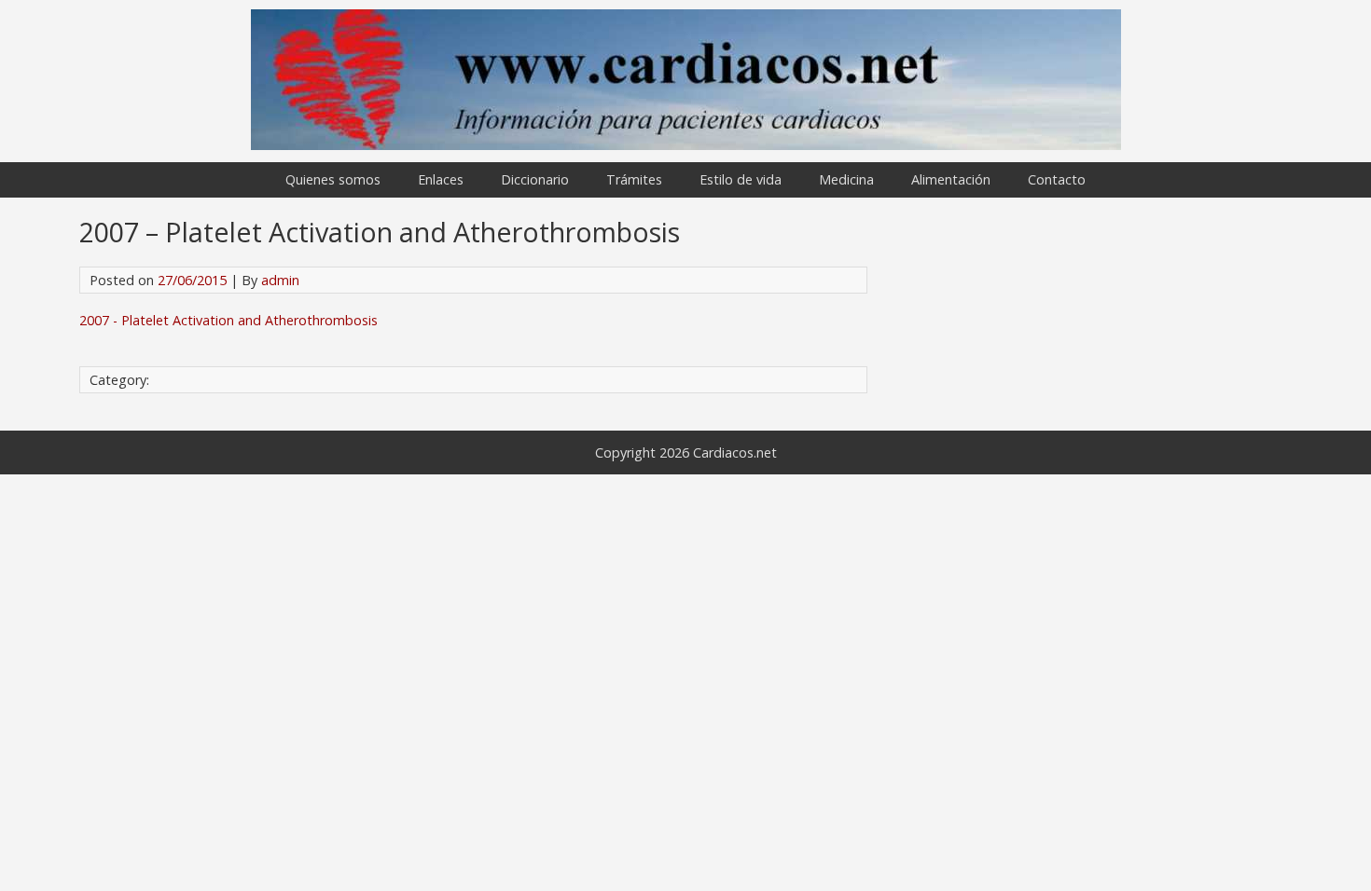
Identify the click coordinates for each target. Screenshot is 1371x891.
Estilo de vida (740, 179)
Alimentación (950, 179)
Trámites (634, 179)
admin (280, 280)
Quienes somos (333, 179)
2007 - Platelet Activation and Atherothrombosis (228, 320)
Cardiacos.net (735, 452)
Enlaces (441, 179)
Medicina (846, 179)
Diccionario (535, 179)
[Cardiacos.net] (686, 145)
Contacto (1057, 179)
